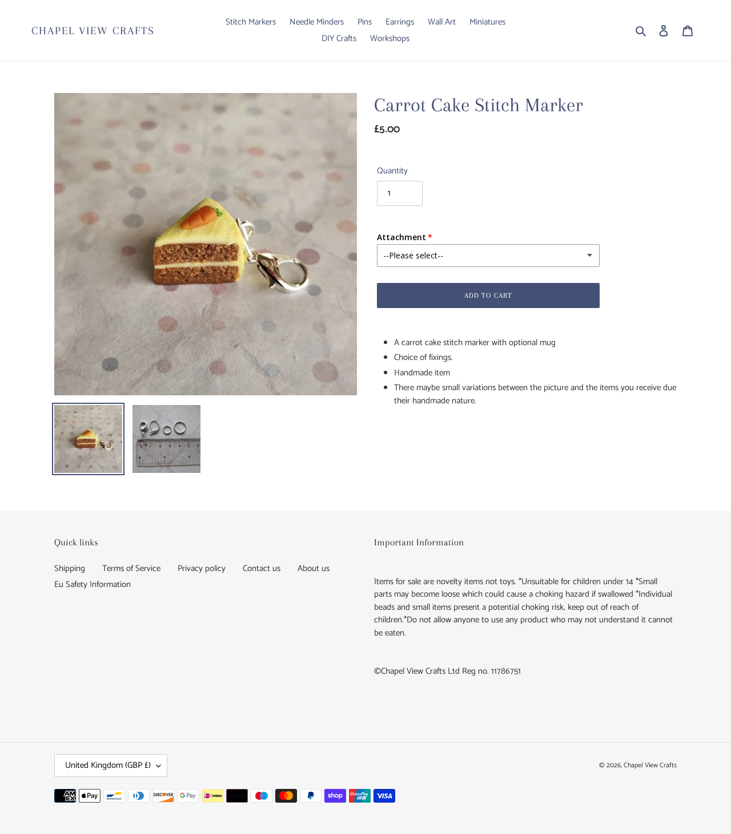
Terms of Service (131, 568)
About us (314, 568)
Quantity (392, 171)
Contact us (261, 568)
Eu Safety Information (92, 584)
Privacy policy (202, 568)
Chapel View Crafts (93, 31)
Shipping (69, 568)
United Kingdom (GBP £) (108, 765)
